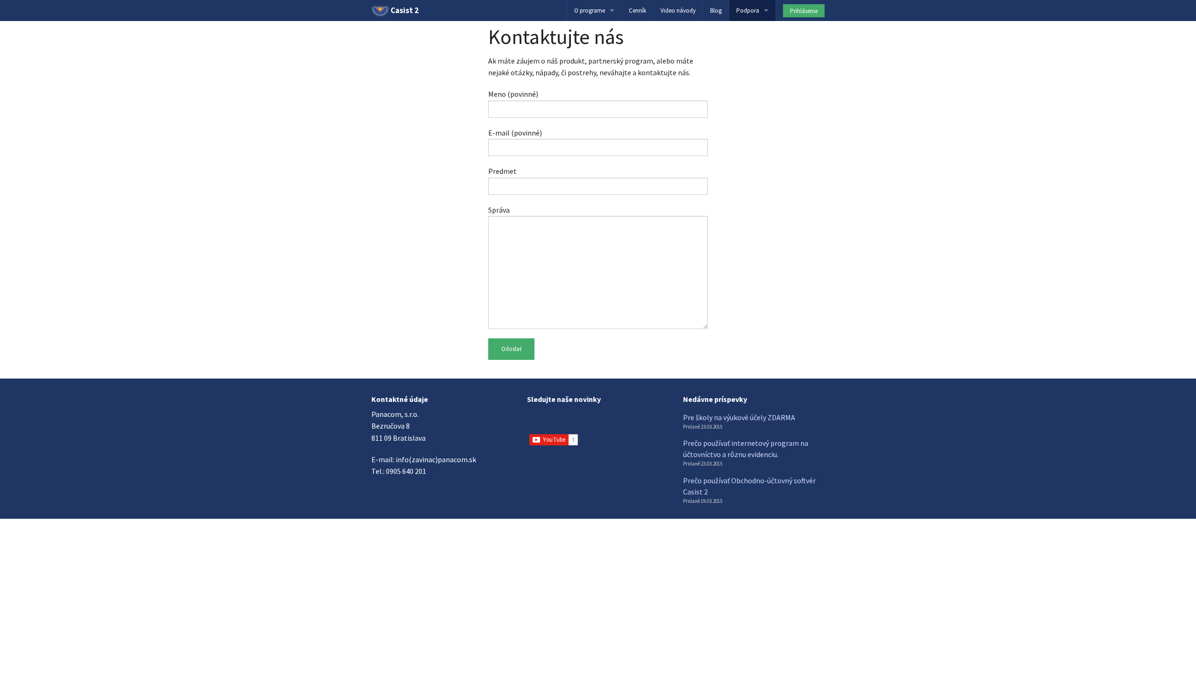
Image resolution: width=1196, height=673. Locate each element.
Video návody (678, 10)
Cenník (637, 10)
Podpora (747, 10)
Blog (716, 10)
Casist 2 (404, 10)
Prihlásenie (804, 11)
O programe (589, 10)
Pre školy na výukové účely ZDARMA (739, 417)
